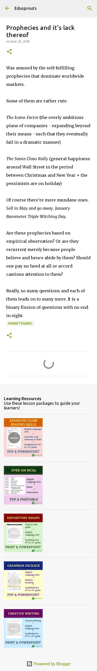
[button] (9, 51)
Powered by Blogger (52, 663)
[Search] (90, 8)
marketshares (20, 323)
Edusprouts (25, 8)
